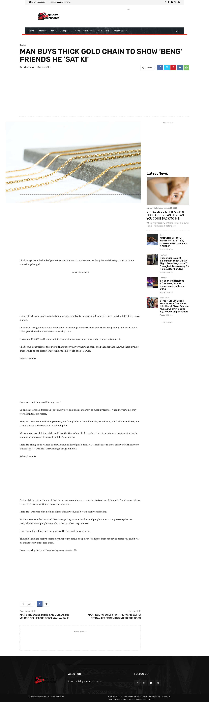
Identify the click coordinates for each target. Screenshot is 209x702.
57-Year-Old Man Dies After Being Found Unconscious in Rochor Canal (173, 284)
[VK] (180, 67)
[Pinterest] (173, 67)
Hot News (163, 255)
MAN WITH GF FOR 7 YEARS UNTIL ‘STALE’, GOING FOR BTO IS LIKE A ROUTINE (173, 242)
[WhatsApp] (186, 67)
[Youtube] (178, 2)
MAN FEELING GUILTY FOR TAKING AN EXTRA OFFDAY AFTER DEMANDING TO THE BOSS (114, 616)
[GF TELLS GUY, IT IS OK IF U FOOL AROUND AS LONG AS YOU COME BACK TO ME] (168, 191)
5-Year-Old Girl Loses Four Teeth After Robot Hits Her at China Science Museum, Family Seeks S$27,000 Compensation (174, 306)
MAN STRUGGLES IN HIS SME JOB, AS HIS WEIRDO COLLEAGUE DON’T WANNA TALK (45, 616)
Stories (23, 45)
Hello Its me (28, 67)
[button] (177, 31)
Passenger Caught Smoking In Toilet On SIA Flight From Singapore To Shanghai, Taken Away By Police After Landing (174, 263)
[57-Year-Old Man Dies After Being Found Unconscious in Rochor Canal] (152, 282)
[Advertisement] (128, 17)
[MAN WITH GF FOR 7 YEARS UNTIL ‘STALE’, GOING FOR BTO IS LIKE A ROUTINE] (152, 239)
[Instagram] (168, 2)
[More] (46, 604)
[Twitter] (175, 2)
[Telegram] (172, 2)
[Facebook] (165, 2)
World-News (164, 298)
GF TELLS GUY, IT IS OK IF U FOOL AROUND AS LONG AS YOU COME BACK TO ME (165, 215)
